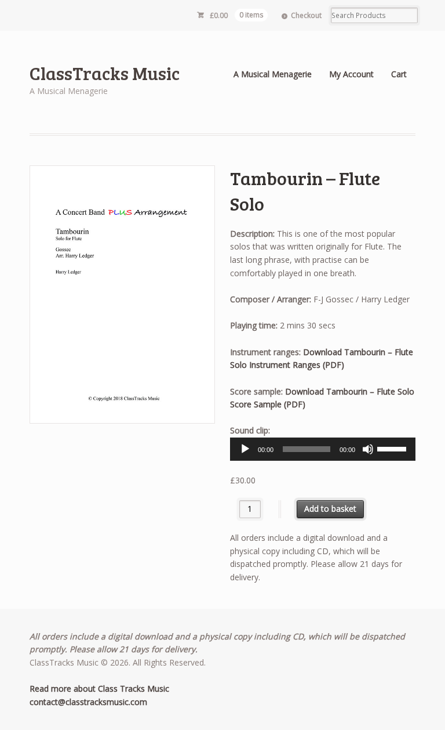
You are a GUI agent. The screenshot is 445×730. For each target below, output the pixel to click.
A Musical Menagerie (273, 73)
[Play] (245, 449)
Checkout (306, 15)
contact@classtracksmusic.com (88, 701)
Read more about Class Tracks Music (99, 688)
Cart (399, 73)
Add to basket (330, 508)
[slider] (393, 448)
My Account (351, 73)
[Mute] (368, 449)
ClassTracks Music (105, 72)
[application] (322, 449)
